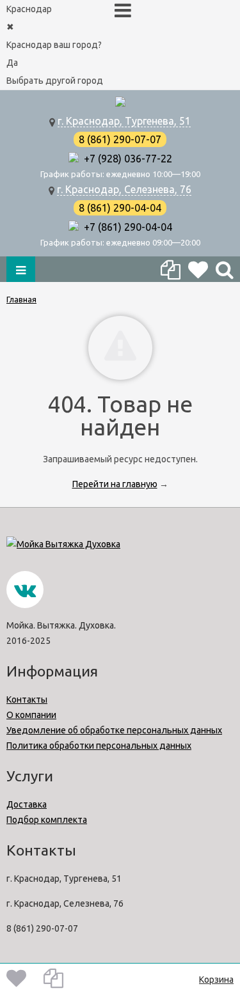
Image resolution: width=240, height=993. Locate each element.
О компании (31, 715)
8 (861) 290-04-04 (120, 208)
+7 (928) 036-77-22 (125, 158)
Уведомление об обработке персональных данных (114, 730)
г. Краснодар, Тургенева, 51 (124, 121)
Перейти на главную (114, 484)
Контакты (26, 699)
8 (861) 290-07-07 (120, 139)
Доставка (26, 804)
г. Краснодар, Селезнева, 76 (124, 189)
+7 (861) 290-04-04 (125, 227)
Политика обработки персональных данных (98, 745)
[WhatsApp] (73, 158)
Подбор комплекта (46, 820)
